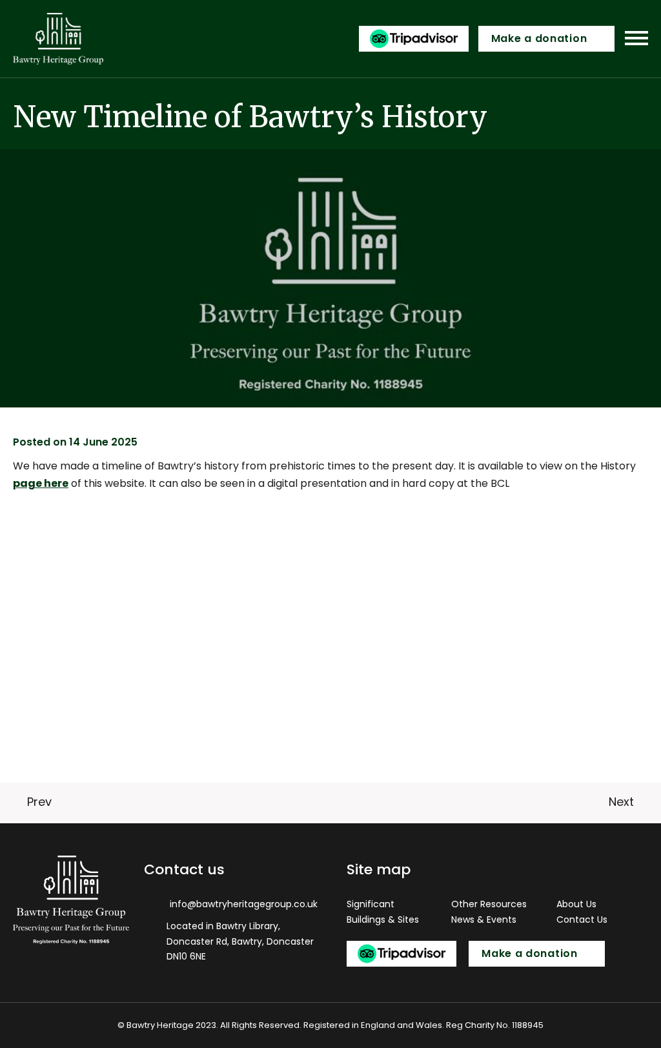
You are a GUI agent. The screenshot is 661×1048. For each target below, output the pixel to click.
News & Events (483, 919)
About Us (576, 904)
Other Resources (489, 904)
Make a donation (539, 38)
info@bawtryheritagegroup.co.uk (244, 904)
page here (40, 483)
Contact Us (581, 919)
